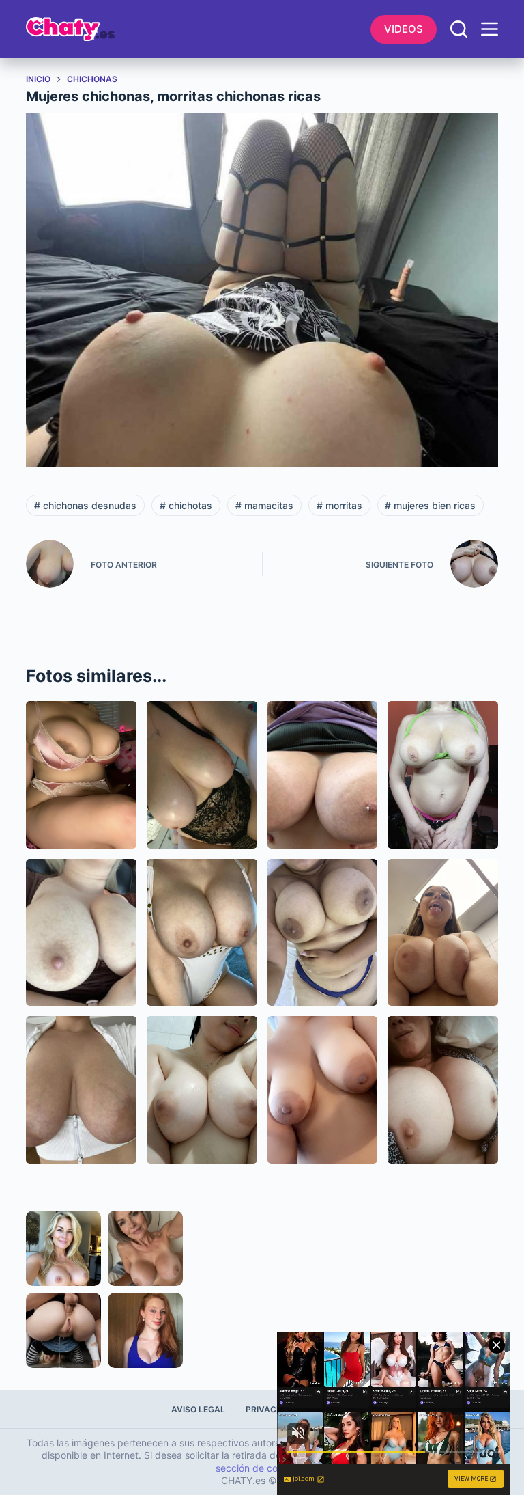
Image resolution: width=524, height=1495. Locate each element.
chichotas (186, 505)
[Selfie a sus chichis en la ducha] (202, 1089)
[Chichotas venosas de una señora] (81, 1089)
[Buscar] (458, 29)
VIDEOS (403, 29)
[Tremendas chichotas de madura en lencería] (202, 774)
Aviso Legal (198, 1409)
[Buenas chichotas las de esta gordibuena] (443, 774)
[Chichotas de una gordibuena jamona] (322, 774)
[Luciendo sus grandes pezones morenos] (322, 1089)
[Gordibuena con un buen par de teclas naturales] (322, 932)
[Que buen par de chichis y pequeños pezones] (443, 1089)
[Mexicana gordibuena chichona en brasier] (81, 774)
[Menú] (489, 29)
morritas (339, 505)
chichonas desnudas (85, 505)
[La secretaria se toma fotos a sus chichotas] (443, 932)
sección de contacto (261, 1468)
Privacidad (271, 1409)
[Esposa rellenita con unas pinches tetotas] (202, 932)
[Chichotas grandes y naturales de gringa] (81, 932)
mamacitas (264, 505)
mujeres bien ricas (430, 505)
